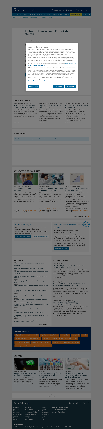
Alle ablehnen (58, 86)
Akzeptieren (70, 86)
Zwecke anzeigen (33, 86)
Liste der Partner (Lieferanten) (36, 80)
